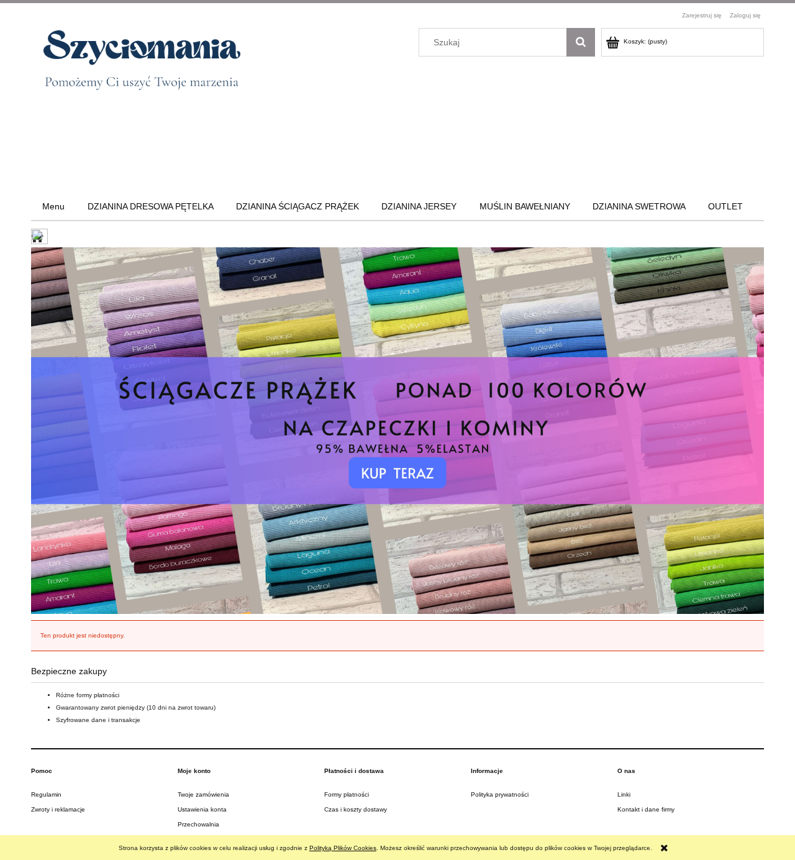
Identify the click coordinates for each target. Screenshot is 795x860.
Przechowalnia (198, 824)
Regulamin (46, 794)
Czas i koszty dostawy (355, 809)
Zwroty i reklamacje (58, 809)
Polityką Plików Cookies (342, 847)
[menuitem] (53, 206)
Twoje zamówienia (203, 794)
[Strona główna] (135, 64)
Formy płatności (346, 794)
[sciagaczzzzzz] (397, 430)
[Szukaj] (580, 42)
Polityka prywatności (500, 794)
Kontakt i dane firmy (646, 809)
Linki (623, 794)
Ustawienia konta (202, 809)
